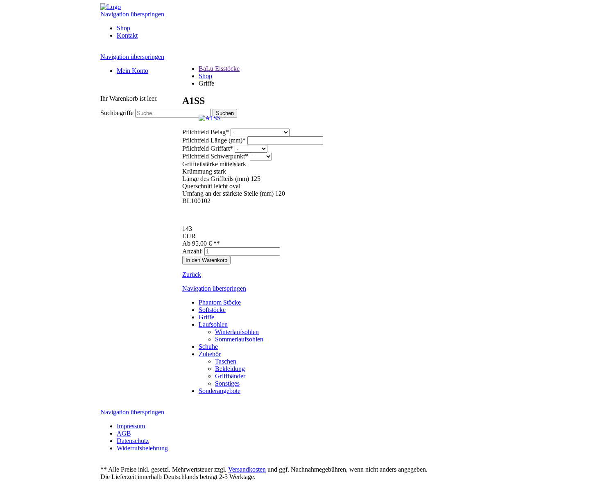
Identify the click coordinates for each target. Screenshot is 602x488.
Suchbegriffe (117, 112)
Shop (123, 28)
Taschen (225, 361)
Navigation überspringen (132, 14)
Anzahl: (192, 251)
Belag (205, 132)
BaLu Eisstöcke (219, 68)
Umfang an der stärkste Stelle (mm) (228, 193)
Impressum (131, 425)
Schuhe (208, 346)
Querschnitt (197, 186)
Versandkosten (247, 469)
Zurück (191, 274)
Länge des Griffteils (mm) (215, 178)
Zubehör (210, 353)
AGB (124, 433)
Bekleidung (230, 368)
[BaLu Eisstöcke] (110, 6)
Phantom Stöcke (220, 302)
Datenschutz (133, 440)
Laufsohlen (213, 324)
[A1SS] (210, 118)
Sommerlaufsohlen (239, 339)
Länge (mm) (214, 140)
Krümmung (197, 171)
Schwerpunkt (215, 156)
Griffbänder (230, 376)
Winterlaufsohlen (237, 331)
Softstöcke (212, 309)
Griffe (206, 317)
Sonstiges (227, 383)
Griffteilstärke (200, 163)
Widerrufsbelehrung (142, 448)
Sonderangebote (219, 390)
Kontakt (127, 35)
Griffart (207, 148)
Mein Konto (132, 70)
